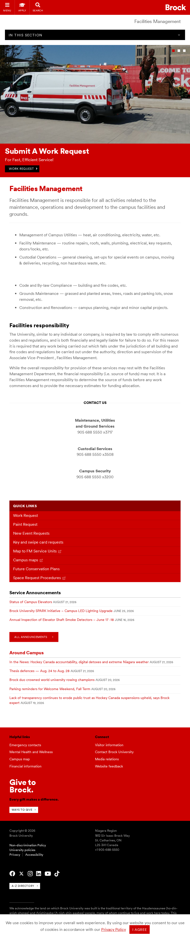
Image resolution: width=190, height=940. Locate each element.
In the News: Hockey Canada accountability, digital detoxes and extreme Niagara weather (79, 662)
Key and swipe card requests (38, 542)
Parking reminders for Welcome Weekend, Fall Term (49, 689)
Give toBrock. (22, 785)
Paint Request (25, 524)
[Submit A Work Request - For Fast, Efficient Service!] (95, 142)
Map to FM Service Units (35, 551)
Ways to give (22, 809)
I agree (139, 930)
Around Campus (26, 652)
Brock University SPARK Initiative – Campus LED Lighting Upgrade (61, 611)
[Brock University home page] (175, 7)
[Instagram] (30, 873)
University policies (22, 850)
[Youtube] (48, 873)
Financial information (25, 766)
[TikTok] (56, 873)
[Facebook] (12, 873)
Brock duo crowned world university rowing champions (52, 680)
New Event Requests (31, 533)
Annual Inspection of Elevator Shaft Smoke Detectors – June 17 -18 (61, 619)
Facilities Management (157, 21)
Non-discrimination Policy (27, 845)
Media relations (107, 759)
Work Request (25, 515)
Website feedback (109, 766)
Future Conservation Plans (36, 569)
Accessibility (34, 854)
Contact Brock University (114, 752)
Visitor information (109, 745)
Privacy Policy (113, 929)
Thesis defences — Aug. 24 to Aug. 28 (39, 671)
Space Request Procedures (37, 577)
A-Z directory (23, 886)
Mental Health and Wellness (31, 752)
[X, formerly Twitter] (21, 873)
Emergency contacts (25, 745)
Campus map (19, 759)
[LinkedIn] (38, 873)
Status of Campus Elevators (30, 602)
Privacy (14, 854)
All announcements (30, 637)
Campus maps (25, 560)
